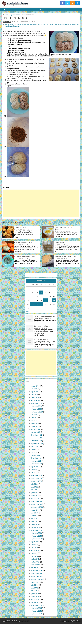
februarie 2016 (36, 599)
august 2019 (35, 510)
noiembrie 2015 (36, 608)
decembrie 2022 (36, 435)
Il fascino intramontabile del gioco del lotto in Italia (44, 317)
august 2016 (35, 582)
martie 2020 (35, 496)
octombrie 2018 (36, 536)
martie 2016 (35, 597)
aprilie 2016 (35, 594)
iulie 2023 (34, 415)
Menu (41, 9)
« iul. (27, 311)
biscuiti (7, 24)
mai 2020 (34, 490)
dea (15, 22)
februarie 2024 (36, 400)
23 (54, 300)
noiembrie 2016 (36, 573)
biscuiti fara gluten (14, 26)
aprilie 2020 (35, 493)
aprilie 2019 (35, 522)
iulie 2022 (34, 449)
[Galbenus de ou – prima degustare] (48, 237)
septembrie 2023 (37, 412)
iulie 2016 (34, 585)
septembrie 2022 (37, 444)
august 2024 (35, 392)
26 (37, 304)
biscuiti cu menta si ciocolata (64, 24)
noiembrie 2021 (36, 461)
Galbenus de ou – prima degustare (63, 228)
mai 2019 (34, 519)
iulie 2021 (34, 470)
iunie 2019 (34, 516)
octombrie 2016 (36, 576)
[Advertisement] (41, 203)
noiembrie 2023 (36, 406)
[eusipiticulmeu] (15, 5)
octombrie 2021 (36, 464)
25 (33, 304)
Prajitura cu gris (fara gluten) (65, 256)
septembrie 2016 (37, 579)
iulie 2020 (34, 484)
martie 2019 (35, 524)
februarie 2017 (36, 565)
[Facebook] (62, 3)
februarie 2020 (36, 498)
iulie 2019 (34, 513)
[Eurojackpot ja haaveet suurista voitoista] (29, 331)
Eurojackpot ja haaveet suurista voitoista (42, 327)
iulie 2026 (34, 389)
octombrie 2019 (36, 504)
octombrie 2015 (36, 611)
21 (45, 300)
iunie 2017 (34, 556)
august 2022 (35, 447)
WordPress (76, 621)
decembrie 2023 (36, 403)
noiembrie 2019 (36, 501)
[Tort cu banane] (48, 252)
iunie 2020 (34, 487)
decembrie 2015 (36, 605)
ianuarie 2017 (35, 568)
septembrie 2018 (37, 539)
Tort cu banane (60, 242)
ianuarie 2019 (35, 527)
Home (7, 15)
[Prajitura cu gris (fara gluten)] (48, 266)
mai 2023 (34, 421)
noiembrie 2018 (36, 533)
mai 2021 (34, 472)
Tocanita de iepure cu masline (25, 256)
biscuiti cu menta (29, 24)
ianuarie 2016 (35, 602)
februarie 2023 (36, 429)
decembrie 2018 (36, 530)
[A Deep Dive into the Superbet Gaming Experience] (29, 345)
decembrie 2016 (36, 571)
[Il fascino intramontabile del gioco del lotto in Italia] (29, 322)
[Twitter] (67, 3)
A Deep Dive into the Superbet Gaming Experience (45, 340)
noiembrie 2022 (36, 438)
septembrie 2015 (37, 614)
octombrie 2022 (36, 441)
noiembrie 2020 (36, 478)
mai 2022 (34, 452)
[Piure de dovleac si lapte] (8, 252)
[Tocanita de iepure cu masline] (8, 266)
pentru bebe (15, 15)
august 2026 (35, 386)
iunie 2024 (34, 395)
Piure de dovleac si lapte (23, 242)
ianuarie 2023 (35, 432)
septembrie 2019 (37, 507)
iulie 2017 (34, 553)
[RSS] (72, 3)
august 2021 (35, 467)
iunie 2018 (34, 547)
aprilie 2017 (35, 559)
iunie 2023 (34, 418)
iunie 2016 (34, 588)
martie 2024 (35, 397)
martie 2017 (35, 562)
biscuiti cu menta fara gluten (44, 24)
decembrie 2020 (36, 475)
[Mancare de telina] (8, 237)
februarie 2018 (36, 550)
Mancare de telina (20, 227)
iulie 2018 (34, 545)
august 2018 (35, 542)
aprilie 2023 (35, 423)
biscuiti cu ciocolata (16, 24)
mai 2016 (34, 591)
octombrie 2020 (36, 481)
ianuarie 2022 (35, 455)
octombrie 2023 (36, 409)
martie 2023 (35, 426)
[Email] (77, 3)
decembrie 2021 (36, 458)
